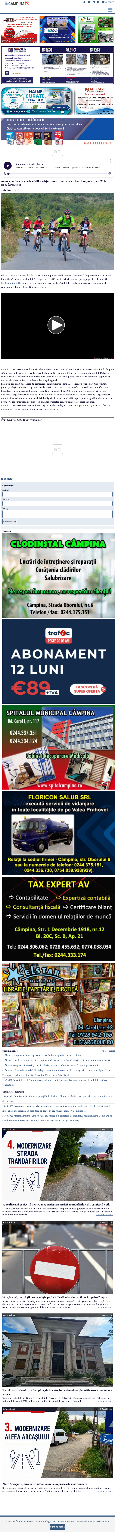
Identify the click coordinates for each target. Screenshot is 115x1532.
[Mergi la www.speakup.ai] (110, 161)
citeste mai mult (104, 1214)
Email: (5, 499)
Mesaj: (5, 508)
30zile (112, 1050)
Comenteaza (9, 521)
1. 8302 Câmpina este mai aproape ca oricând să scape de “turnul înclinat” (42, 1055)
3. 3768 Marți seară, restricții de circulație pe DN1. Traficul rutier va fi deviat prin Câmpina (51, 1065)
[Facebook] (94, 2)
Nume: (5, 490)
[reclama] (19, 42)
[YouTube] (89, 2)
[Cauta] (84, 2)
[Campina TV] (15, 3)
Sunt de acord (57, 1526)
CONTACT (109, 2)
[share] (2, 479)
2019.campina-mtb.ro (12, 283)
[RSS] (98, 2)
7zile (104, 1050)
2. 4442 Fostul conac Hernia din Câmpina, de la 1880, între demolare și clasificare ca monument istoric (56, 1060)
